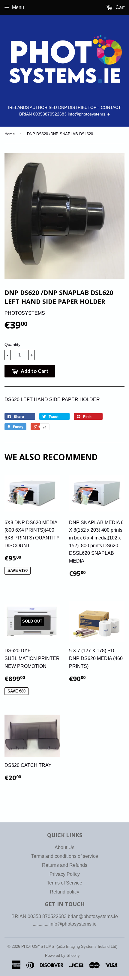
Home (9, 134)
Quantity (12, 344)
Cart (119, 7)
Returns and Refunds (64, 865)
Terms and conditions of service (64, 856)
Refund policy (64, 891)
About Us (64, 847)
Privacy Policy (65, 874)
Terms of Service (64, 882)
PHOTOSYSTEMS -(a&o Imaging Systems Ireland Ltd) (69, 946)
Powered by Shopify (62, 955)
